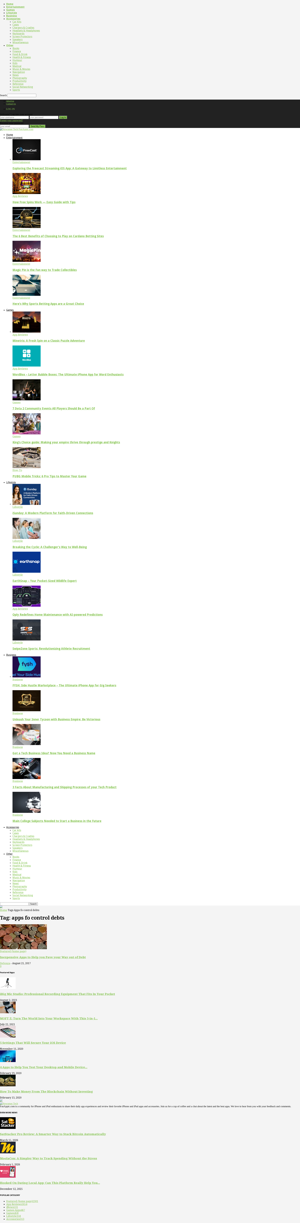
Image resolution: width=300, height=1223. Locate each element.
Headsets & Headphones (26, 30)
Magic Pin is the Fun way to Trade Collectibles (44, 270)
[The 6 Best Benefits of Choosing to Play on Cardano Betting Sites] (26, 227)
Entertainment (15, 6)
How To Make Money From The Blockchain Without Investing (46, 1091)
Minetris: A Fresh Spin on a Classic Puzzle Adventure (48, 340)
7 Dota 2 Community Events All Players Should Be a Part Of (53, 408)
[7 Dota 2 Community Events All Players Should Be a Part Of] (26, 399)
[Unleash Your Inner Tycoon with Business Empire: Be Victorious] (26, 710)
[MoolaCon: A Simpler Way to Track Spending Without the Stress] (8, 1152)
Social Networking (22, 86)
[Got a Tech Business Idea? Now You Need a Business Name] (26, 744)
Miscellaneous (20, 42)
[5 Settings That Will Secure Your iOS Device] (8, 1036)
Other (9, 45)
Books (15, 48)
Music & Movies (21, 69)
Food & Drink (19, 54)
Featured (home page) (13, 951)
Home (9, 3)
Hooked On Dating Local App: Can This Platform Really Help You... (50, 1183)
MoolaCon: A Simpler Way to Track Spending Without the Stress (48, 1158)
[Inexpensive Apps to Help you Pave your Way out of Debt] (23, 948)
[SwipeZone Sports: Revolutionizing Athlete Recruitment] (26, 639)
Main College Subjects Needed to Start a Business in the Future (56, 821)
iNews (12, 1207)
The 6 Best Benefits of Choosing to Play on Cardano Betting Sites (58, 236)
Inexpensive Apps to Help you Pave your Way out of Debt (43, 957)
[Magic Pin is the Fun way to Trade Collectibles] (26, 261)
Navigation (18, 72)
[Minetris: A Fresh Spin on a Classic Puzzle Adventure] (26, 331)
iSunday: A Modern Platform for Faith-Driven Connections (52, 513)
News (15, 75)
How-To (17, 470)
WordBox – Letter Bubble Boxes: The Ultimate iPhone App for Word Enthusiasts (68, 374)
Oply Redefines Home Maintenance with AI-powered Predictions (57, 614)
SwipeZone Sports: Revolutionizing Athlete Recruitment (51, 648)
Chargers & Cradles (23, 27)
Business (11, 15)
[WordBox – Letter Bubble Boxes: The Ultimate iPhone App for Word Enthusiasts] (26, 365)
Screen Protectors (22, 36)
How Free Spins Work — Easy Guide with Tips (43, 202)
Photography (19, 78)
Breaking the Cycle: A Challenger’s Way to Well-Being (49, 547)
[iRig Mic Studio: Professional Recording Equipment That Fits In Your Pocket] (8, 988)
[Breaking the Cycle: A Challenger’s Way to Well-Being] (26, 538)
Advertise (10, 101)
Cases (15, 24)
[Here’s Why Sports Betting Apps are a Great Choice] (26, 295)
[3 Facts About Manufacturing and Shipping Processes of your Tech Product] (26, 778)
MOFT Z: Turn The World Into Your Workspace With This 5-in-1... (49, 1018)
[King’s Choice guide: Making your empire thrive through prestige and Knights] (26, 433)
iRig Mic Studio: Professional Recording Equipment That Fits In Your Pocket (57, 994)
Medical (16, 66)
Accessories (13, 18)
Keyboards (18, 33)
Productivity (19, 80)
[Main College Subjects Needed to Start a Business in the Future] (26, 812)
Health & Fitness (21, 57)
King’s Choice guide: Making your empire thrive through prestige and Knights (66, 442)
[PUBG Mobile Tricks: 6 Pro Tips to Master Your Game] (26, 467)
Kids (14, 63)
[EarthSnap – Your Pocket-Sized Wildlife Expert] (26, 572)
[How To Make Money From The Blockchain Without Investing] (8, 1085)
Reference (17, 83)
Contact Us (11, 104)
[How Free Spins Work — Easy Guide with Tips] (26, 193)
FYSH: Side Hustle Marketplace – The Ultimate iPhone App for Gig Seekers (64, 685)
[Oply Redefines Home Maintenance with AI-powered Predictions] (26, 605)
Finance (16, 51)
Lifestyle (11, 12)
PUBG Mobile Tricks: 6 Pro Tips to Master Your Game (49, 476)
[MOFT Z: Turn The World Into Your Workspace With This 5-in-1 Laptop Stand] (8, 1012)
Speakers (17, 39)
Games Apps (15, 1210)
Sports (16, 89)
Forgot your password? (11, 120)
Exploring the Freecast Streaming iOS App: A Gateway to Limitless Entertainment (69, 168)
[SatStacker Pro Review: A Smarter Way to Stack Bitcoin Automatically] (8, 1128)
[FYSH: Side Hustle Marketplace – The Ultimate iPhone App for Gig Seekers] (26, 676)
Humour (17, 60)
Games (10, 9)
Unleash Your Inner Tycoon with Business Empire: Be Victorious (56, 719)
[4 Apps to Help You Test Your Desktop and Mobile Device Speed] (8, 1061)
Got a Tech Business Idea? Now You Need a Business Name (53, 753)
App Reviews (20, 196)
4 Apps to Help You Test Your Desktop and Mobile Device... (43, 1067)
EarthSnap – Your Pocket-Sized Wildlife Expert (44, 581)
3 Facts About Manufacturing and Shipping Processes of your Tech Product (64, 787)
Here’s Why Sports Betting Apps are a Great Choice (48, 303)
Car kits (16, 21)
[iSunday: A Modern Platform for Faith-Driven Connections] (26, 504)
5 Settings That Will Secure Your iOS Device (33, 1042)
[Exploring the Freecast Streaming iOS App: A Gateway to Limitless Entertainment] (26, 159)
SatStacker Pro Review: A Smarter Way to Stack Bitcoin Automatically (53, 1134)
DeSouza (5, 963)
